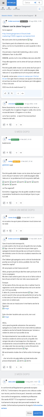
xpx (9, 139)
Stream (3, 9)
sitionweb (11, 104)
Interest (8, 9)
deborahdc (12, 382)
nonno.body (12, 217)
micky (10, 161)
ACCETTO (38, 413)
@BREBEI (5, 165)
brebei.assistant (14, 21)
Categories (16, 9)
